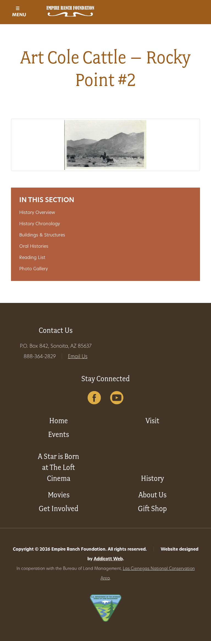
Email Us (77, 357)
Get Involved (58, 508)
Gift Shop (152, 508)
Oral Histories (33, 246)
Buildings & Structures (42, 235)
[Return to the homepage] (70, 11)
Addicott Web (108, 559)
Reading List (32, 258)
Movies (59, 494)
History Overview (37, 213)
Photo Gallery (33, 269)
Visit (152, 420)
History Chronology (39, 224)
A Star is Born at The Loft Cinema (58, 467)
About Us (152, 494)
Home (58, 420)
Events (58, 434)
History (152, 478)
